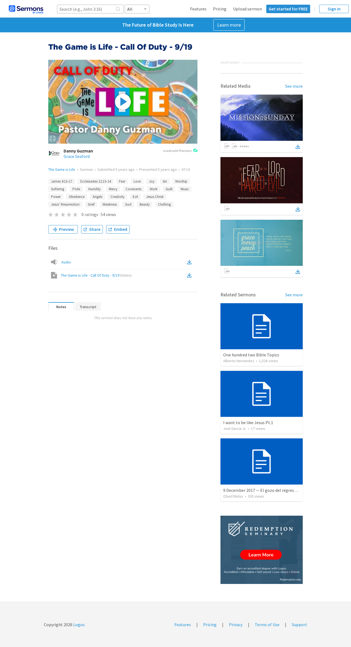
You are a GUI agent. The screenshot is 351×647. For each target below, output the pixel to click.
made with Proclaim (177, 151)
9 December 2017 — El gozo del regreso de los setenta (273, 490)
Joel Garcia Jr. (234, 428)
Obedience (76, 196)
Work (153, 189)
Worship (181, 181)
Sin (165, 181)
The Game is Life (61, 169)
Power (56, 196)
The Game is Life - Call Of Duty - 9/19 (96, 275)
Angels (97, 196)
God (128, 204)
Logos (78, 624)
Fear (122, 181)
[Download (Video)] (190, 275)
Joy (151, 181)
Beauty (145, 204)
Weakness (110, 204)
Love (137, 181)
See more (294, 86)
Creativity (117, 196)
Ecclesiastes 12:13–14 (95, 181)
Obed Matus (233, 496)
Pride (76, 189)
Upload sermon (247, 9)
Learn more (229, 25)
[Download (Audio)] (190, 262)
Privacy (235, 624)
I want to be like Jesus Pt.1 (248, 422)
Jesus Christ (154, 196)
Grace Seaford (77, 156)
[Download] (298, 146)
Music (185, 189)
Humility (94, 189)
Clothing (164, 204)
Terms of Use (267, 624)
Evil (135, 196)
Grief (91, 204)
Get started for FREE (288, 9)
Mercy (113, 189)
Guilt (169, 189)
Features (198, 9)
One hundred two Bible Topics (251, 354)
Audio (66, 262)
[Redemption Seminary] (261, 550)
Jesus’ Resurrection (65, 204)
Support (299, 624)
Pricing (220, 9)
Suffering (57, 189)
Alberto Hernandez (238, 360)
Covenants (133, 189)
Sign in (334, 9)
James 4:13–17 (61, 181)
